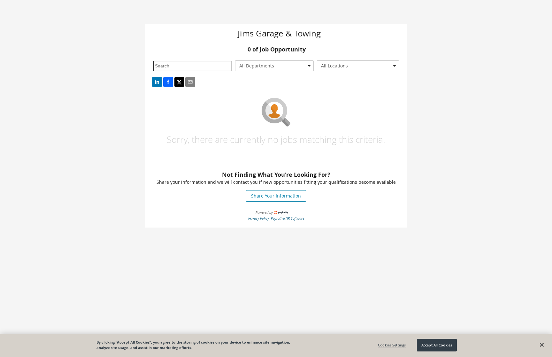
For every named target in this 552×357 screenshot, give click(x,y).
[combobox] (274, 65)
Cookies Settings (392, 345)
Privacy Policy (258, 218)
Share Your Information (276, 196)
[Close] (542, 345)
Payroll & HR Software (287, 218)
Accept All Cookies (436, 345)
